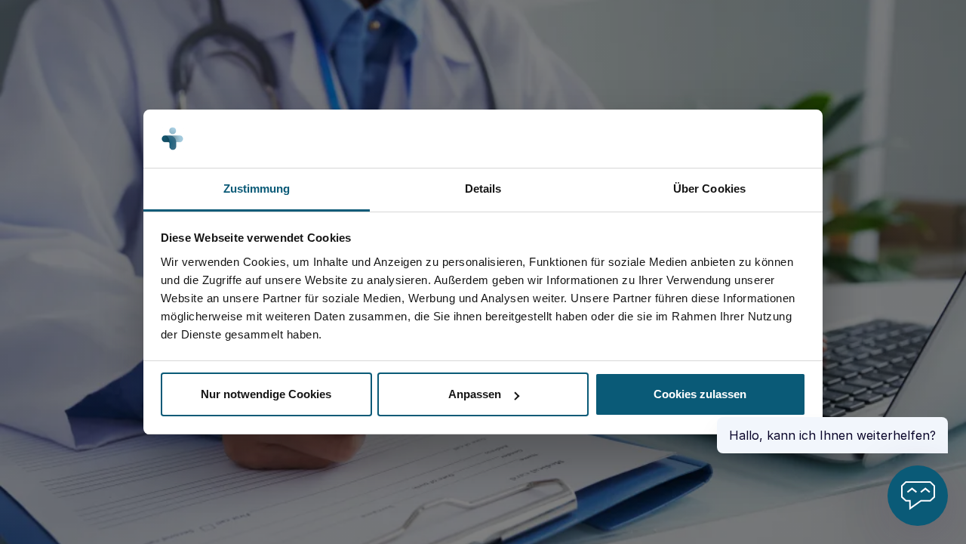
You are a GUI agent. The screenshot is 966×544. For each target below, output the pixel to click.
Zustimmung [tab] (257, 188)
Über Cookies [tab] (709, 188)
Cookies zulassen (700, 394)
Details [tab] (483, 188)
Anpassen (474, 394)
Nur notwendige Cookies (266, 394)
